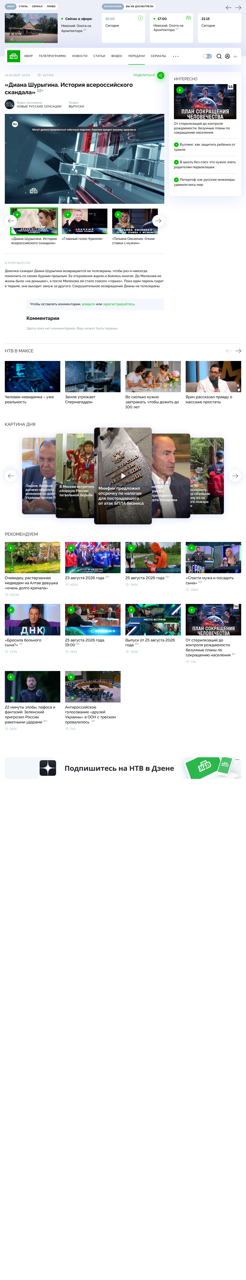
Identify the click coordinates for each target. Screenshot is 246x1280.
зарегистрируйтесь (119, 304)
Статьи (99, 56)
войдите (88, 304)
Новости (79, 56)
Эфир (28, 56)
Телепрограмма (52, 56)
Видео (116, 56)
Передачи (136, 56)
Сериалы (158, 56)
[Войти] (227, 56)
